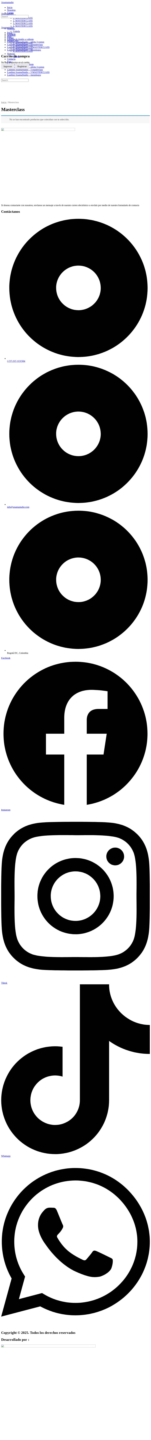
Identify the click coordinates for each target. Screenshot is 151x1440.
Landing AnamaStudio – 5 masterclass (25, 69)
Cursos (10, 38)
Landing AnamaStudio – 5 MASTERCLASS (28, 72)
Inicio (9, 32)
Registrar (22, 66)
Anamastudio (7, 2)
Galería (16, 56)
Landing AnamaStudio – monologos (24, 75)
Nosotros (11, 35)
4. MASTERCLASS (23, 51)
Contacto (11, 59)
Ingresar (8, 66)
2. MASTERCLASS (23, 46)
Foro (9, 61)
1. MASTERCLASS (23, 43)
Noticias (11, 53)
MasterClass (12, 40)
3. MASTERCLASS (23, 48)
